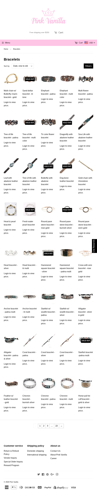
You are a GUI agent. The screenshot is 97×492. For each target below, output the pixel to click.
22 (56, 426)
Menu (7, 43)
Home (6, 49)
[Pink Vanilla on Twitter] (38, 475)
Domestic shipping (35, 451)
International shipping (36, 455)
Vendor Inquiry (10, 458)
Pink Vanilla (14, 482)
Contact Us (55, 451)
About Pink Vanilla (58, 455)
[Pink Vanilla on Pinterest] (47, 475)
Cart (60, 32)
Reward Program (11, 465)
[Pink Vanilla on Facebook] (43, 475)
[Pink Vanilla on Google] (52, 475)
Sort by (6, 66)
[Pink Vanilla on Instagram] (57, 475)
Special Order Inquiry (13, 462)
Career (53, 458)
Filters (88, 66)
